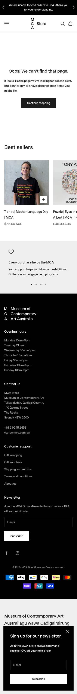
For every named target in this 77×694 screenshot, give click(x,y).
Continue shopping (38, 103)
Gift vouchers (13, 462)
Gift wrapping (13, 455)
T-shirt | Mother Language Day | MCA (26, 214)
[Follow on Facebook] (6, 553)
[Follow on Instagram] (17, 553)
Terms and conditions (18, 476)
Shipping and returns (18, 469)
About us (10, 483)
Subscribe (38, 678)
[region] (38, 263)
